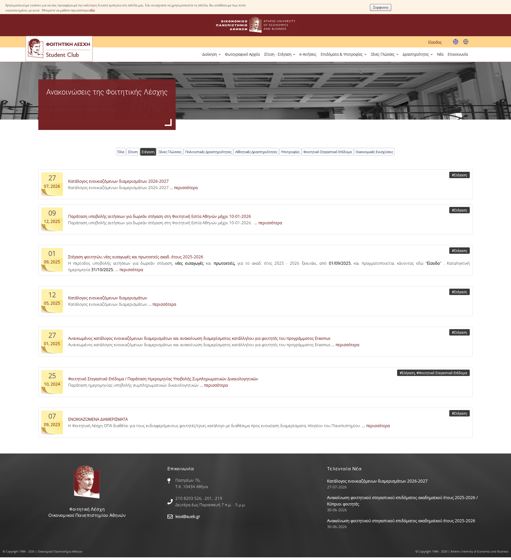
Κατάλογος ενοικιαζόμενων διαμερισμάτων (107, 297)
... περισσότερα (184, 187)
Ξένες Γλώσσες (383, 54)
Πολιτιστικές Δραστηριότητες (208, 151)
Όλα (121, 151)
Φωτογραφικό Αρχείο (242, 54)
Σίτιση (133, 151)
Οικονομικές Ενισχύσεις (374, 151)
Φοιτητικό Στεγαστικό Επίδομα (327, 151)
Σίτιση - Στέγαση (278, 54)
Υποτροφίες (290, 151)
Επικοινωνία (458, 54)
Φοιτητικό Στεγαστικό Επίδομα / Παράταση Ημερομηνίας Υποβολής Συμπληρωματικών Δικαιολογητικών (163, 378)
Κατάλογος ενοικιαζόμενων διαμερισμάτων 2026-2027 (118, 181)
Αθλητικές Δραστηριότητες (256, 151)
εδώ (92, 10)
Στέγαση (148, 151)
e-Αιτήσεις (307, 54)
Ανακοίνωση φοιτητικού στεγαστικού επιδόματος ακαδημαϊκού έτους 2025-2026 (401, 520)
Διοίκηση (210, 54)
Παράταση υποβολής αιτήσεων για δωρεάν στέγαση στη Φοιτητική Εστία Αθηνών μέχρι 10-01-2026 (159, 216)
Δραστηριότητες (416, 54)
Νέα (440, 54)
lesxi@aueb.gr (187, 516)
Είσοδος (435, 42)
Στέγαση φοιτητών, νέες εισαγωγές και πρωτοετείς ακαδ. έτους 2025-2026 (135, 256)
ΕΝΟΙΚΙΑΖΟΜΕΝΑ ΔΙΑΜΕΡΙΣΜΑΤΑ (98, 419)
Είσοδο (433, 263)
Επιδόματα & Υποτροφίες (342, 54)
